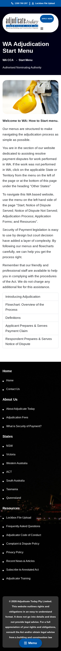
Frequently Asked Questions (23, 526)
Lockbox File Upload (45, 3)
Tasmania (12, 489)
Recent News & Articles (20, 561)
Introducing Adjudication (22, 296)
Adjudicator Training (18, 578)
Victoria (10, 454)
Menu (32, 643)
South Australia (15, 480)
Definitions (13, 318)
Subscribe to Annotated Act (22, 569)
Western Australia (16, 463)
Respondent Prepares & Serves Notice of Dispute (28, 341)
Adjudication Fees (17, 417)
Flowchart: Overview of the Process (24, 307)
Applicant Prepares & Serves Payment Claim (26, 328)
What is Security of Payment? (24, 426)
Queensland (13, 497)
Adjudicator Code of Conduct (23, 535)
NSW (9, 445)
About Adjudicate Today (20, 408)
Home (10, 380)
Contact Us (13, 389)
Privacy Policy (14, 552)
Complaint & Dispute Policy (22, 543)
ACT (9, 471)
